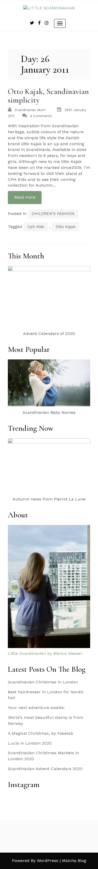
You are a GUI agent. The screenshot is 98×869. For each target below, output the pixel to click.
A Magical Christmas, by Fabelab (40, 733)
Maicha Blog (74, 860)
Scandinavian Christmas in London (43, 682)
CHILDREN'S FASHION (53, 213)
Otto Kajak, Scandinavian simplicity (48, 96)
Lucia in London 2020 (30, 743)
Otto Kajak (66, 226)
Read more (24, 197)
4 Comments (41, 116)
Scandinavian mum (30, 110)
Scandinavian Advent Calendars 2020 (45, 768)
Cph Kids (35, 226)
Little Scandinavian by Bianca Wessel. (45, 653)
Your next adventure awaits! (36, 707)
